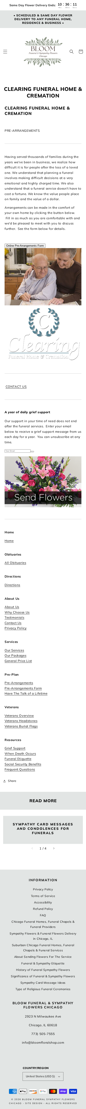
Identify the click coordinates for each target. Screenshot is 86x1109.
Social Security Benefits (23, 764)
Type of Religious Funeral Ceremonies (43, 989)
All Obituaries (15, 563)
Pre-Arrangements (19, 683)
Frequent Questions (20, 769)
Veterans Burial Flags (21, 726)
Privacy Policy (16, 628)
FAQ (43, 915)
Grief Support (15, 748)
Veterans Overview (19, 716)
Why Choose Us (17, 612)
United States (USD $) (40, 1076)
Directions (12, 585)
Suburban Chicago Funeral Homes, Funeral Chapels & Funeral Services (43, 947)
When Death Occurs (20, 754)
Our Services (14, 650)
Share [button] (12, 781)
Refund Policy (43, 909)
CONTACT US (16, 387)
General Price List (18, 661)
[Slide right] (53, 848)
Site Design (33, 1103)
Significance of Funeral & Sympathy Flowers (43, 976)
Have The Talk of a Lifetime (26, 693)
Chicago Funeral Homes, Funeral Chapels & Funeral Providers (43, 924)
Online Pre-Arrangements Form (25, 245)
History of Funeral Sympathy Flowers (43, 970)
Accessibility (43, 902)
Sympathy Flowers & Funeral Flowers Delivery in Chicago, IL (43, 936)
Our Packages (15, 655)
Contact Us (13, 623)
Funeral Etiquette (18, 759)
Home (9, 541)
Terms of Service (43, 896)
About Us (12, 607)
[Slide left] (32, 848)
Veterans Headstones (21, 721)
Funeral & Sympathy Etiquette (43, 963)
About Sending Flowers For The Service (43, 957)
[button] (5, 51)
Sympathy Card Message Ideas (43, 983)
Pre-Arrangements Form (23, 688)
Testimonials (14, 617)
